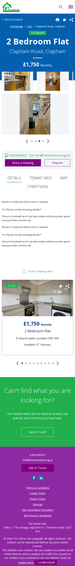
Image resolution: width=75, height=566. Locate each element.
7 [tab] (45, 363)
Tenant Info (40, 177)
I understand (46, 562)
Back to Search (13, 19)
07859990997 (17, 156)
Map (64, 177)
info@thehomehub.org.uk (52, 155)
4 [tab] (43, 141)
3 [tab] (39, 141)
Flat (29, 26)
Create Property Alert (40, 271)
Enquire (57, 163)
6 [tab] (41, 363)
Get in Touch (37, 432)
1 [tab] (32, 141)
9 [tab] (53, 363)
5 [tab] (37, 363)
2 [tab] (35, 141)
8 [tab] (49, 363)
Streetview (37, 186)
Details (14, 177)
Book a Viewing (22, 163)
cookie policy (25, 562)
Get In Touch (37, 468)
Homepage (16, 26)
